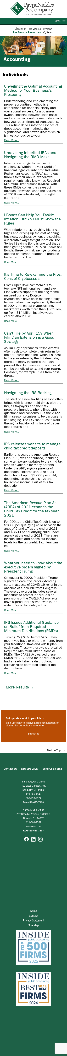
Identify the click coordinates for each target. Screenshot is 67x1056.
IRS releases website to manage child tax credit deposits (32, 445)
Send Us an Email (52, 768)
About (33, 910)
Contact (33, 915)
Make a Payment (42, 29)
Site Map (33, 925)
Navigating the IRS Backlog (28, 392)
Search (50, 32)
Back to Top (55, 750)
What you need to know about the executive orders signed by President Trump (33, 567)
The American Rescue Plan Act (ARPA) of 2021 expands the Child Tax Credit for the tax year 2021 (31, 509)
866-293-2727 (29, 768)
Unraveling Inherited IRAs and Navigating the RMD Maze (30, 154)
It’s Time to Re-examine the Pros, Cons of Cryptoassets (33, 276)
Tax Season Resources (27, 32)
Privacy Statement (33, 920)
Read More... (11, 140)
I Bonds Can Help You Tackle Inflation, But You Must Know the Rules (32, 219)
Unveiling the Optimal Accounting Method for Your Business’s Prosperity (33, 90)
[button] (58, 21)
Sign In (22, 29)
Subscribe (33, 733)
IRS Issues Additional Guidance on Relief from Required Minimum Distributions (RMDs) (31, 626)
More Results (20, 687)
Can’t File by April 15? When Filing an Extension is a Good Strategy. (29, 337)
